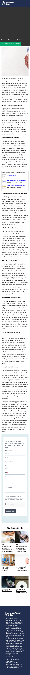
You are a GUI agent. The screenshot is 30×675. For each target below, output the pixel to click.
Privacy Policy (15, 659)
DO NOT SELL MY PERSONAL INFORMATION (14, 663)
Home (3, 40)
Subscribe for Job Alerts (14, 666)
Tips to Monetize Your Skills (10, 44)
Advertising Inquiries (12, 667)
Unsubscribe (10, 661)
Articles (10, 40)
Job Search (19, 40)
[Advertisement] (15, 22)
